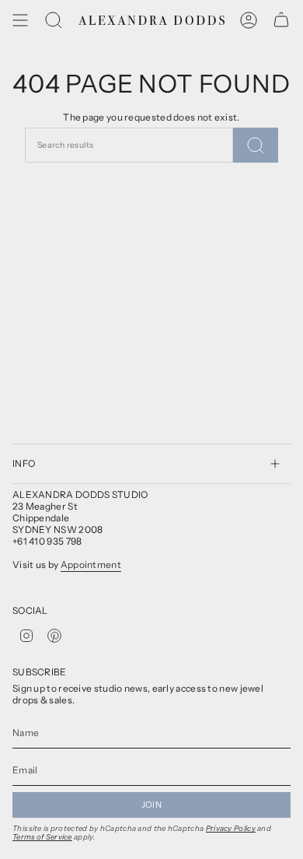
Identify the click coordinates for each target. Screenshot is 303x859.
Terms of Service (42, 837)
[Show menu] (20, 20)
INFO (23, 463)
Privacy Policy (231, 828)
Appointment (91, 564)
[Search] (53, 20)
